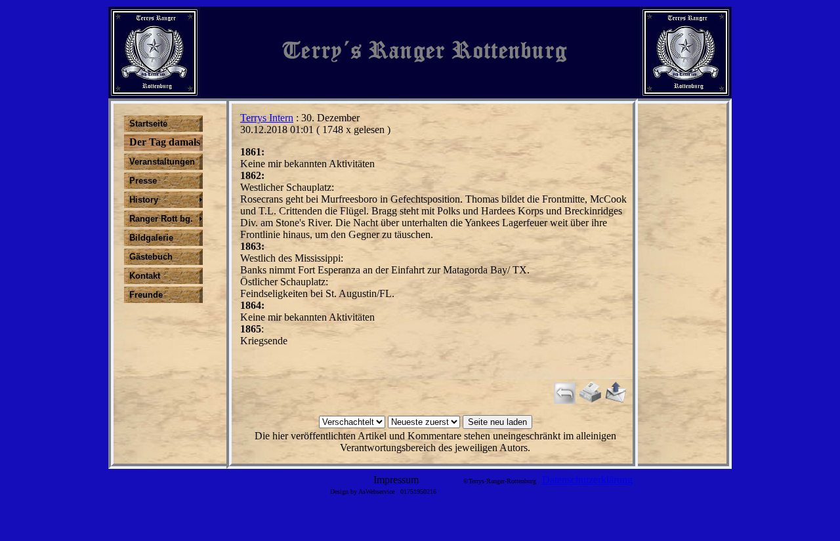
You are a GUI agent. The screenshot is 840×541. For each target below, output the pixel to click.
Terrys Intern (266, 117)
